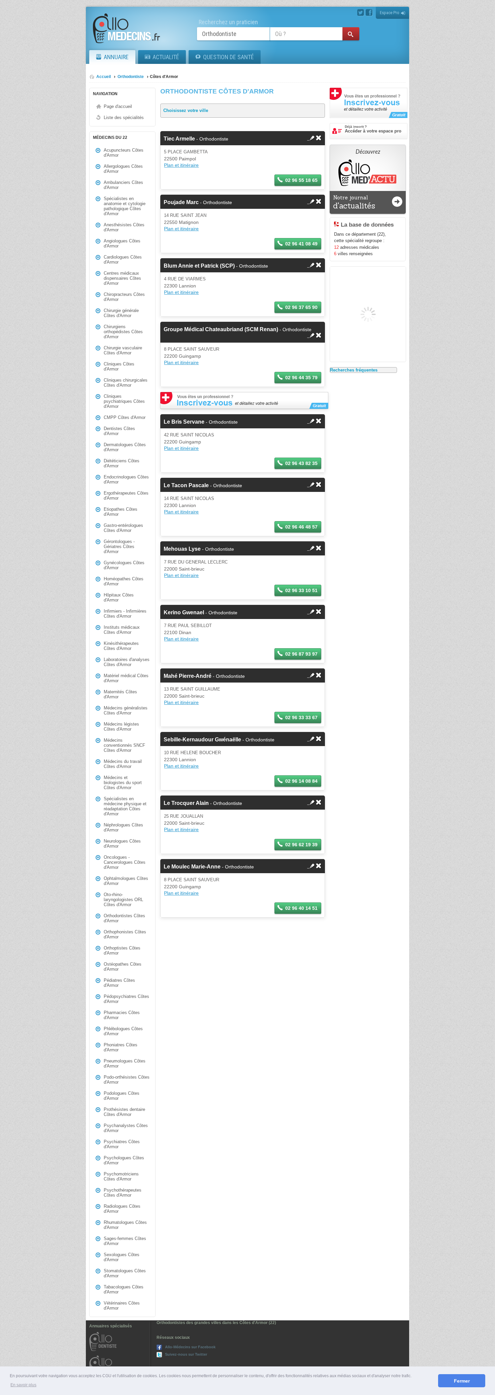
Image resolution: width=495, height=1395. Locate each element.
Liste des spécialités (124, 117)
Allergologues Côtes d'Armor (123, 169)
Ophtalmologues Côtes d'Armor (126, 881)
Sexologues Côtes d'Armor (121, 1257)
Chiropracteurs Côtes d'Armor (124, 297)
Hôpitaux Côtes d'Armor (119, 597)
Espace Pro (389, 12)
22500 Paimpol (180, 158)
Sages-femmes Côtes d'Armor (125, 1241)
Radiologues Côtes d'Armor (122, 1209)
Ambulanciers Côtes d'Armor (123, 185)
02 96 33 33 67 (301, 717)
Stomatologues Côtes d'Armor (125, 1273)
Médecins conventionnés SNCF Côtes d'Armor (124, 745)
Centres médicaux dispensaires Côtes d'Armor (122, 278)
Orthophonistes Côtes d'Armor (125, 934)
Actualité (166, 57)
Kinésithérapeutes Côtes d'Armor (121, 646)
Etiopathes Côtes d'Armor (120, 512)
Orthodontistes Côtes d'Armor (124, 918)
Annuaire (116, 57)
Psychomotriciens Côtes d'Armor (121, 1176)
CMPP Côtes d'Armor (124, 417)
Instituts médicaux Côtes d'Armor (122, 630)
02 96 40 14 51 (301, 908)
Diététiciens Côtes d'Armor (121, 463)
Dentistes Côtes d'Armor (119, 431)
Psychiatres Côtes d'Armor (122, 1144)
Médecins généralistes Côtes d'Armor (125, 710)
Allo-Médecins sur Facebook (190, 1347)
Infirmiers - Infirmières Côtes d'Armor (125, 614)
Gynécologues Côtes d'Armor (124, 565)
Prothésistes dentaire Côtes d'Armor (124, 1112)
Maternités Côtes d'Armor (120, 694)
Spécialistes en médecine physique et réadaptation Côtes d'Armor (125, 806)
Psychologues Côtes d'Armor (124, 1160)
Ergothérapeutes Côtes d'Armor (126, 496)
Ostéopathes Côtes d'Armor (122, 967)
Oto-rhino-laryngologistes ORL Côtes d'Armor (123, 899)
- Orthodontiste (196, 139)
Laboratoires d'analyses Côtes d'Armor (127, 662)
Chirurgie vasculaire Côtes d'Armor (123, 350)
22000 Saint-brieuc (184, 569)
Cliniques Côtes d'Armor (119, 366)
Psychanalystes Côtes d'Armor (126, 1128)
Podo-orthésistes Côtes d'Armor (127, 1080)
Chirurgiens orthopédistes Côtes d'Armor (123, 331)
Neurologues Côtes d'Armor (122, 844)
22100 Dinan (177, 632)
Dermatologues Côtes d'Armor (125, 447)
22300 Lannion (180, 285)
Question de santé (228, 57)
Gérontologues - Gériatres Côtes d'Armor (119, 546)
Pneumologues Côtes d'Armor (124, 1063)
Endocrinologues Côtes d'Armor (126, 479)
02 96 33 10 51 (301, 590)
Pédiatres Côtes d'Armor (119, 983)
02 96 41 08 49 (301, 243)
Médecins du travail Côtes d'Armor (123, 764)
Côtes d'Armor (164, 77)
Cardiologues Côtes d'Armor (123, 260)
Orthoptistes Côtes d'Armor (122, 950)
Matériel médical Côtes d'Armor (126, 678)
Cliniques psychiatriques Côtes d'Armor (124, 401)
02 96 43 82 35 (301, 463)
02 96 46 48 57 (301, 527)
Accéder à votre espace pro (373, 129)
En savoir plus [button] (23, 1385)
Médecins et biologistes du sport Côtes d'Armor (123, 782)
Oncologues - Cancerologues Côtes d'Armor (124, 862)
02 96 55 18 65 (301, 180)
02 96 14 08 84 (301, 781)
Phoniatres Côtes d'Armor (120, 1047)
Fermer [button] (462, 1381)
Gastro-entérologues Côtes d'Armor (123, 528)
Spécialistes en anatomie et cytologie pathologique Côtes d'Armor (124, 206)
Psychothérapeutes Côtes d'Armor (122, 1193)
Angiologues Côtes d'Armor (122, 243)
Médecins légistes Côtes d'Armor (121, 727)
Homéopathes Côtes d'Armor (123, 581)
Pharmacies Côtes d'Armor (122, 1015)
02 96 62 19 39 (301, 844)
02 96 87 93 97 (301, 654)
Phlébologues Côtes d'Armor (123, 1031)
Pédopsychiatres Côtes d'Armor (126, 999)
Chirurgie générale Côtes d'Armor (121, 313)
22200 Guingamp (182, 356)
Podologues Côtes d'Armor (121, 1096)
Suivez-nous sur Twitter (186, 1354)
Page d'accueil (118, 106)
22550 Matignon (181, 222)
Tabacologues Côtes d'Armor (123, 1289)
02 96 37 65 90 (301, 307)
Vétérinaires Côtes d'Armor (122, 1306)
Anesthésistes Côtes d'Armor (124, 227)
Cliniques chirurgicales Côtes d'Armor (125, 383)
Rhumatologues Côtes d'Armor (125, 1225)
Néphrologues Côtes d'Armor (123, 827)
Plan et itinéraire (181, 165)
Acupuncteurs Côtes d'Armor (123, 153)
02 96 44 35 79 (301, 377)
